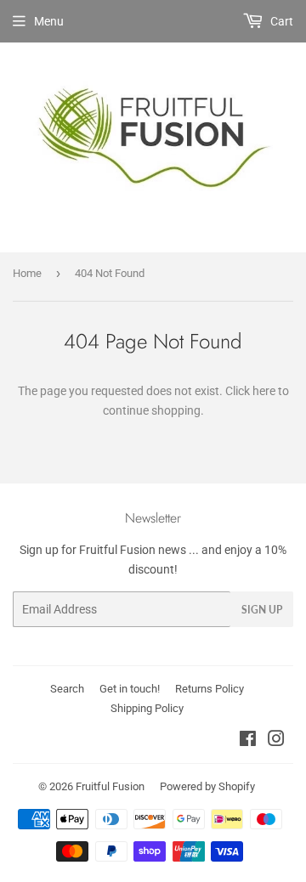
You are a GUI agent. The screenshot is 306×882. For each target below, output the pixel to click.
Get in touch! (129, 688)
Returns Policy (209, 688)
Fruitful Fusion (110, 786)
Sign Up (261, 609)
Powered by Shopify (207, 786)
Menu (49, 21)
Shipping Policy (147, 708)
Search (67, 688)
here (263, 391)
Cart (280, 21)
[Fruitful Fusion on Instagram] (276, 741)
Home (27, 273)
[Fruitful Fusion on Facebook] (248, 741)
